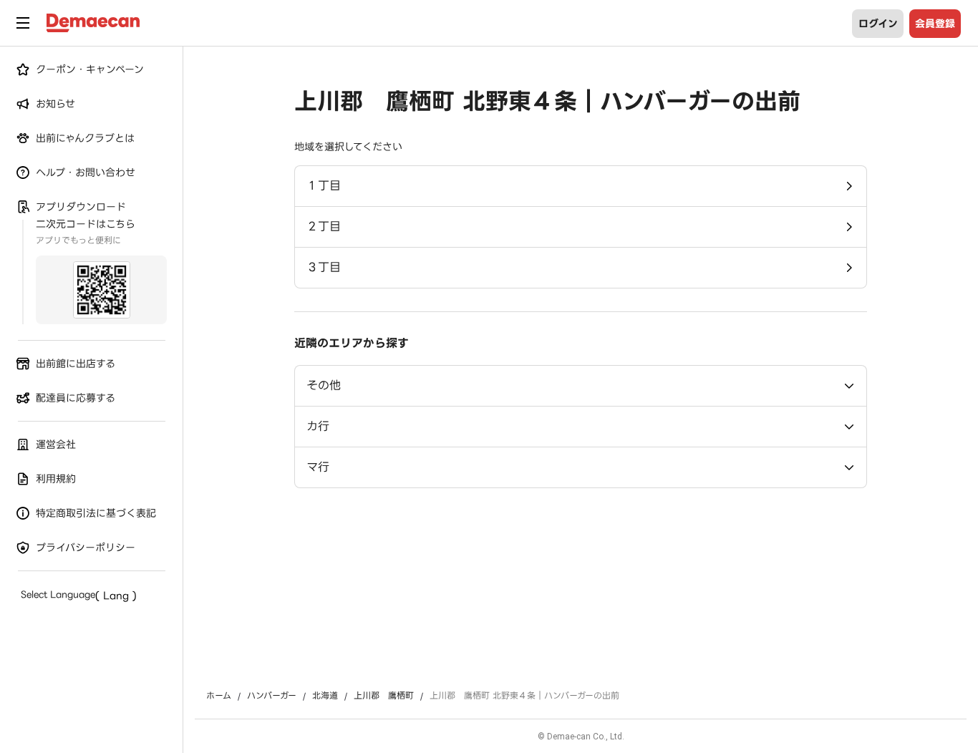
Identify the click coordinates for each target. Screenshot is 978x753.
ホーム (218, 695)
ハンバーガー (271, 695)
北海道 (325, 695)
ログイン (878, 23)
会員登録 (935, 23)
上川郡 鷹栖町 (384, 695)
